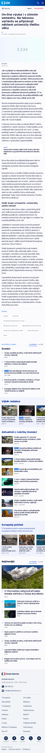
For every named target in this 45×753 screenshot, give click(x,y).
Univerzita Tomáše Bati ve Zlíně (13, 330)
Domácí (5, 316)
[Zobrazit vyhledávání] (38, 3)
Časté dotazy (28, 727)
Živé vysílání (6, 702)
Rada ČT (26, 714)
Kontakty (26, 731)
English (4, 749)
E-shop (4, 723)
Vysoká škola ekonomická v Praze (14, 321)
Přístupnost (26, 749)
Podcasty (5, 714)
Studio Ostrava (28, 710)
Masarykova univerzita (10, 326)
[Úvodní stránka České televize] (10, 673)
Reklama (26, 702)
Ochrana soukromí (14, 749)
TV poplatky (6, 706)
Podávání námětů (29, 723)
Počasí (4, 719)
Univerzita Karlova (33, 330)
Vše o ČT (5, 731)
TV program (6, 697)
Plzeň (5, 335)
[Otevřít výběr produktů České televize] (42, 3)
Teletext (5, 710)
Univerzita (15, 316)
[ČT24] (6, 3)
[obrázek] (22, 49)
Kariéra (26, 719)
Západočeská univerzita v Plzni (31, 326)
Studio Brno (27, 706)
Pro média (27, 697)
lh (2, 32)
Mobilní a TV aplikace (9, 727)
